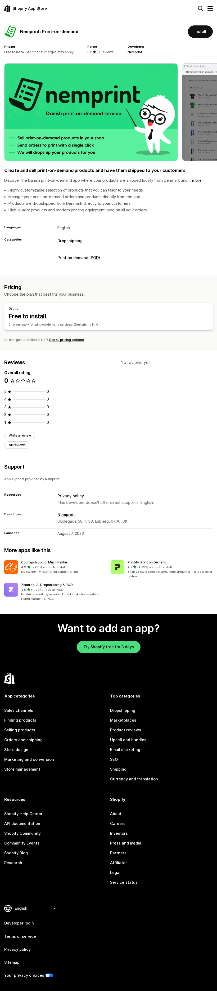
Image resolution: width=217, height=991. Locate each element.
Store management (22, 769)
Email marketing (125, 749)
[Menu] (210, 8)
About (115, 813)
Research (13, 862)
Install (200, 31)
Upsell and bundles (128, 739)
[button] (55, 567)
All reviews (17, 445)
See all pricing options (66, 340)
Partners (118, 853)
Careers (117, 823)
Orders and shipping (23, 739)
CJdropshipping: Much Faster (44, 562)
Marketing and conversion (29, 759)
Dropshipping (70, 240)
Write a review (20, 435)
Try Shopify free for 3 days (108, 647)
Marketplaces (123, 720)
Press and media (125, 843)
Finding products (20, 720)
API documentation (22, 823)
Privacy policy (70, 496)
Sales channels (18, 710)
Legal (115, 872)
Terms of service (20, 936)
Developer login (19, 923)
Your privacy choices (24, 975)
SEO (114, 759)
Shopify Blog (16, 853)
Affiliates (119, 862)
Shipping (118, 769)
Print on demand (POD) (78, 257)
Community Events (21, 843)
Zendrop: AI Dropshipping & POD (47, 585)
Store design (16, 749)
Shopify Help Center (23, 813)
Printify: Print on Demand (147, 562)
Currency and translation (134, 779)
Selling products (19, 730)
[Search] (200, 8)
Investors (119, 833)
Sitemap (12, 962)
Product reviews (125, 730)
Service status (124, 882)
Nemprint (135, 52)
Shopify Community (22, 833)
